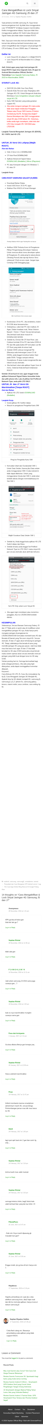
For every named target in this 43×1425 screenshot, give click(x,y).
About (10, 1409)
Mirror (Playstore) (33, 161)
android (6, 881)
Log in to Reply (10, 927)
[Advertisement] (21, 783)
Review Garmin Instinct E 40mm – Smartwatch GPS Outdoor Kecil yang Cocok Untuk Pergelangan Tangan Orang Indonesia (20, 1384)
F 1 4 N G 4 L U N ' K (17, 970)
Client (17, 1416)
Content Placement (33, 1413)
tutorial (36, 881)
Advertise (24, 1416)
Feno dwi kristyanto (16, 1033)
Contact (17, 1409)
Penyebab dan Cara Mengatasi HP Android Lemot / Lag (22, 884)
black (11, 1129)
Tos (24, 1409)
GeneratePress (35, 1420)
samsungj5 (20, 881)
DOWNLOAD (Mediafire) (16, 161)
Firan (11, 1092)
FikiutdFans (13, 1222)
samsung (13, 881)
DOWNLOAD (26, 152)
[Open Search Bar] (27, 3)
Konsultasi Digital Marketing (13, 1413)
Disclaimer (31, 1409)
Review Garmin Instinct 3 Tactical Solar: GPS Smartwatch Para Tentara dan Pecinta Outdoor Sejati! (20, 1398)
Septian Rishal (14, 940)
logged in (15, 1358)
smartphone (29, 881)
